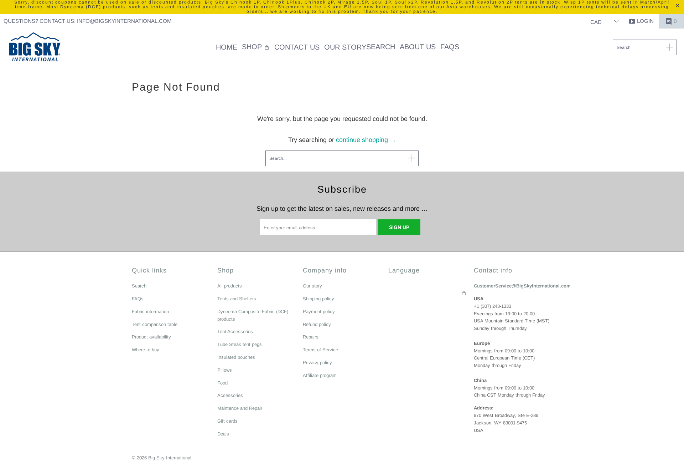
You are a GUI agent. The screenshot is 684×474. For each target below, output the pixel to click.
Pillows (224, 370)
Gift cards (227, 421)
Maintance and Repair (239, 408)
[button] (256, 47)
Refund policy (317, 324)
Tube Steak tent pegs (239, 344)
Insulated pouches (236, 357)
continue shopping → (366, 139)
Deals (223, 434)
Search (139, 286)
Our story (312, 286)
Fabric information (150, 311)
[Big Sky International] (34, 47)
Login (645, 21)
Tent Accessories (235, 331)
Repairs (310, 337)
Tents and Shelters (236, 298)
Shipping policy (318, 298)
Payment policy (319, 311)
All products (229, 286)
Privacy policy (317, 362)
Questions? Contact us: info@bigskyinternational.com (88, 21)
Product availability (151, 337)
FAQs (138, 298)
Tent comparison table (154, 324)
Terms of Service (320, 349)
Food (222, 383)
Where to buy (145, 349)
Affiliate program (320, 375)
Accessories (230, 395)
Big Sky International (169, 457)
